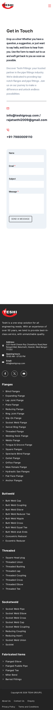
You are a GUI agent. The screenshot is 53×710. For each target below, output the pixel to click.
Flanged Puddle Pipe (17, 666)
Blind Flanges (13, 391)
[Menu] (49, 5)
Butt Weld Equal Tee (16, 527)
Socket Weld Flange (16, 422)
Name (11, 153)
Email (12, 166)
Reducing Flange (14, 409)
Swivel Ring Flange (16, 427)
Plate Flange (12, 404)
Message (13, 192)
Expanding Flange (15, 395)
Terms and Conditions (28, 707)
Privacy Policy (8, 707)
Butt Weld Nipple (15, 518)
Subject (12, 179)
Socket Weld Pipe (15, 609)
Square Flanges (14, 449)
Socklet (10, 644)
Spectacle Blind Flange (18, 453)
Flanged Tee (12, 670)
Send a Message (20, 219)
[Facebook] (5, 374)
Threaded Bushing (15, 566)
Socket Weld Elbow (16, 613)
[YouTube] (24, 374)
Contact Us (19, 701)
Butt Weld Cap (13, 500)
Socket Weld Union (16, 640)
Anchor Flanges (14, 480)
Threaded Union (14, 562)
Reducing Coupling (16, 631)
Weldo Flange (13, 440)
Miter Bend (11, 674)
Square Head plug (15, 557)
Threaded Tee (13, 588)
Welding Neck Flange (17, 436)
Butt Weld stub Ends (16, 531)
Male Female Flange (16, 467)
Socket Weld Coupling (17, 626)
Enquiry (31, 701)
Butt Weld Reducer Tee (18, 514)
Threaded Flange (15, 431)
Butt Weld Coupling (16, 505)
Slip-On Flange (13, 418)
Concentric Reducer (16, 536)
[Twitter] (14, 374)
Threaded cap (13, 571)
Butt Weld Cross (14, 523)
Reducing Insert (14, 635)
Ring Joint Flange (15, 413)
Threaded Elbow (14, 584)
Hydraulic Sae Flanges (17, 471)
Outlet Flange (13, 458)
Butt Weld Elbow (14, 509)
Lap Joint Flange (15, 400)
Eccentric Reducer (15, 540)
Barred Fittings (13, 679)
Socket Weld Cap (15, 622)
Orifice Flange (13, 462)
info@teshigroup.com (15, 363)
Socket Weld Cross (16, 617)
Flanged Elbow (13, 661)
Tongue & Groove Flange (19, 444)
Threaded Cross (14, 580)
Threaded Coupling (16, 575)
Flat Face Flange (14, 476)
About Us (6, 701)
